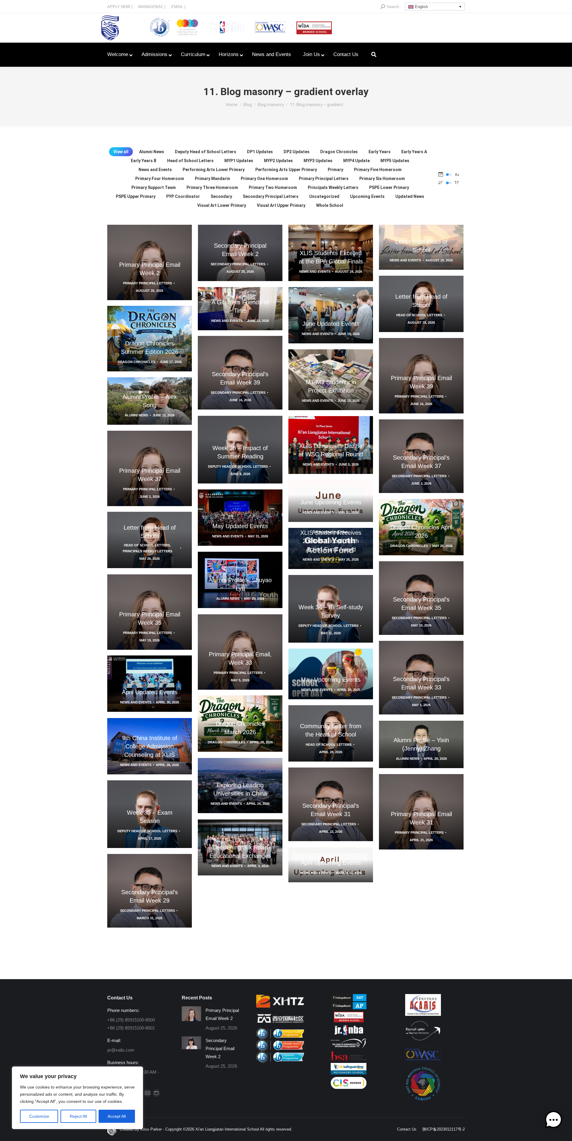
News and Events (155, 169)
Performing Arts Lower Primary (214, 169)
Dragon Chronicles (339, 151)
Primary (335, 169)
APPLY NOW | (119, 6)
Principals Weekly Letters (333, 187)
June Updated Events (330, 323)
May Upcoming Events (330, 679)
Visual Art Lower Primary (221, 205)
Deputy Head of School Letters (205, 151)
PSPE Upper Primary (136, 196)
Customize (39, 1116)
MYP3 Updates (318, 160)
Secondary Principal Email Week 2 (220, 1048)
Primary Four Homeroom (159, 178)
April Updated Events (150, 692)
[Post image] (191, 1013)
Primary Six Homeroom (382, 178)
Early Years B (143, 160)
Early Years (380, 151)
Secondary (221, 196)
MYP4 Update (356, 160)
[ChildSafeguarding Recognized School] (348, 1072)
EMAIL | (178, 6)
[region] (77, 1097)
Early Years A (414, 151)
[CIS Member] (348, 1087)
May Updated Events (240, 526)
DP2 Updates (297, 151)
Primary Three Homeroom (212, 187)
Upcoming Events (367, 196)
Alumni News (151, 151)
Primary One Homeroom (264, 178)
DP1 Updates (260, 151)
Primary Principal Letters (324, 178)
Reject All (78, 1116)
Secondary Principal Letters (271, 196)
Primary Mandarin (212, 178)
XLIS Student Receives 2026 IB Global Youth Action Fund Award (330, 541)
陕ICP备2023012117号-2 (443, 1129)
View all (121, 151)
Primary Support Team (153, 187)
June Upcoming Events (330, 502)
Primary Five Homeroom (378, 169)
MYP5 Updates (394, 160)
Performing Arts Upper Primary (286, 169)
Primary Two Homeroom (273, 187)
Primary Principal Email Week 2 (222, 1014)
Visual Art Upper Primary (281, 205)
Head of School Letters (190, 160)
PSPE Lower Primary (389, 187)
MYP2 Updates (278, 160)
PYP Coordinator (183, 196)
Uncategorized (324, 196)
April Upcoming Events (331, 862)
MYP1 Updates (238, 160)
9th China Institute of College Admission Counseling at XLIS (149, 746)
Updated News (409, 196)
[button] (553, 1121)
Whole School (329, 205)
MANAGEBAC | (151, 6)
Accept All (117, 1116)
